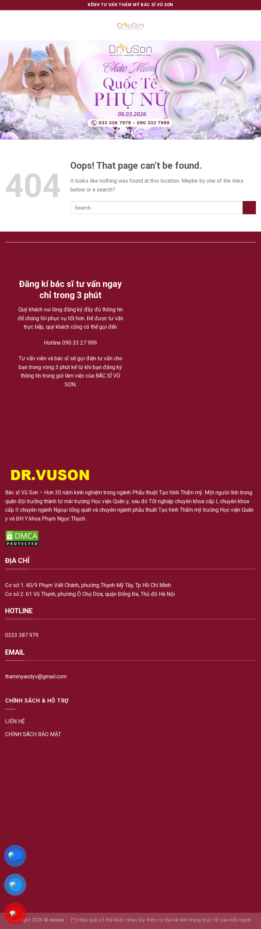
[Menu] (9, 25)
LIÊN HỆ (15, 721)
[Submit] (249, 207)
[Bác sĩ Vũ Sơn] (130, 25)
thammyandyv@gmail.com (36, 676)
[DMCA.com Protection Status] (22, 538)
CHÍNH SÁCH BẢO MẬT (33, 734)
